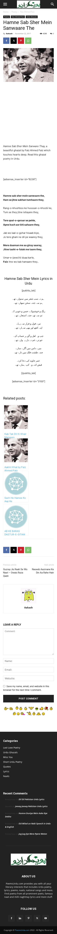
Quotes (7, 766)
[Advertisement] (28, 114)
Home (6, 11)
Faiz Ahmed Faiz (27, 11)
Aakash (9, 33)
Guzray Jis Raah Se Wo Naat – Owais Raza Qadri (15, 572)
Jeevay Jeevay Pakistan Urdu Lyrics (31, 806)
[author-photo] (28, 603)
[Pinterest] (21, 41)
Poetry (14, 11)
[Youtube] (45, 918)
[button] (5, 4)
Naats (6, 776)
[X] (13, 41)
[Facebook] (6, 41)
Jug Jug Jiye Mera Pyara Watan (33, 833)
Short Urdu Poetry (12, 761)
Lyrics (6, 771)
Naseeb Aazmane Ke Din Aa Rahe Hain (43, 571)
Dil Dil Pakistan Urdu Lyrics (31, 799)
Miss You (8, 757)
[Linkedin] (20, 918)
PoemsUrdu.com (22, 930)
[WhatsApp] (28, 41)
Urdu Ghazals (32, 17)
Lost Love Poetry (11, 747)
